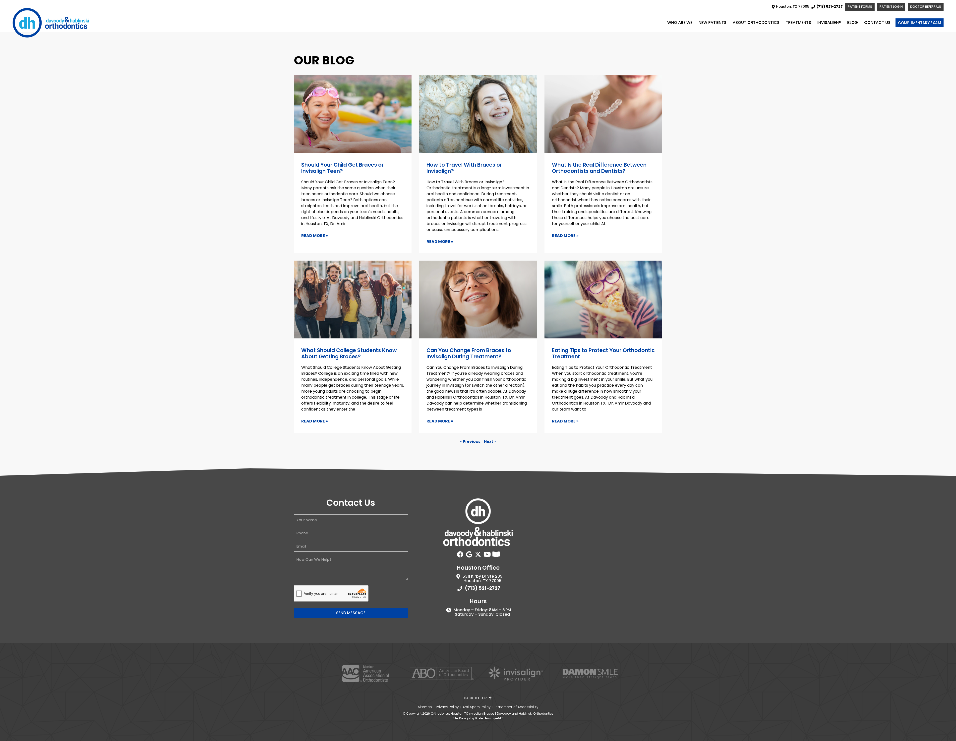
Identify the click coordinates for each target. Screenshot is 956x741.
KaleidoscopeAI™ (489, 718)
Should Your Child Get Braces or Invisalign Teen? (342, 168)
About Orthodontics (756, 22)
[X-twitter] (478, 554)
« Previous (470, 441)
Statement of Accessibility (516, 707)
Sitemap (425, 707)
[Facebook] (460, 554)
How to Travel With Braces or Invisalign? (464, 168)
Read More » (314, 235)
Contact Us (877, 22)
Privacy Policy (447, 707)
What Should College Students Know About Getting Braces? (349, 353)
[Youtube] (487, 554)
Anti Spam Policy (476, 707)
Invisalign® (829, 22)
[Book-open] (496, 554)
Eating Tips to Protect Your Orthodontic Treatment (603, 353)
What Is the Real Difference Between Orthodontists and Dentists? (599, 168)
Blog (852, 22)
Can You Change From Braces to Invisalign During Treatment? (468, 353)
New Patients (712, 22)
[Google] (469, 554)
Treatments (798, 22)
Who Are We (679, 22)
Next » (490, 441)
